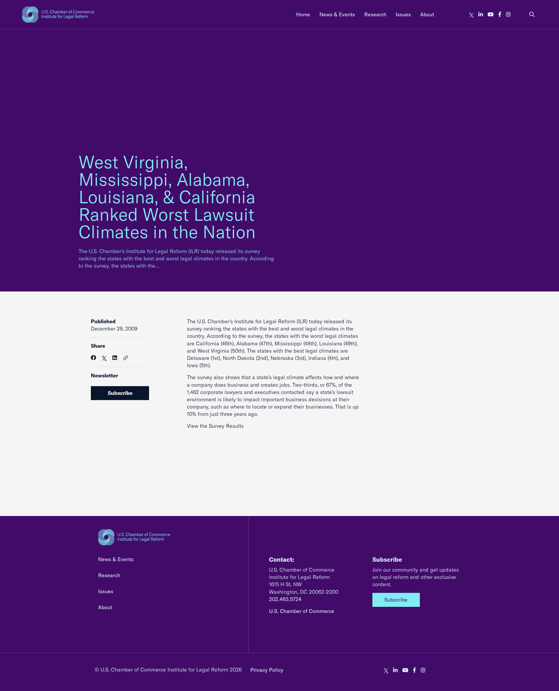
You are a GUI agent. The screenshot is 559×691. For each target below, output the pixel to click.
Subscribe (120, 393)
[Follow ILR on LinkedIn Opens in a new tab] (480, 14)
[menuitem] (303, 14)
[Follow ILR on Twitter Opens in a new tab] (471, 14)
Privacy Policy (266, 670)
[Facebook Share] (93, 357)
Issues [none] (403, 14)
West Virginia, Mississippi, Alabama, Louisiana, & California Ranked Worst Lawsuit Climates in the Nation (167, 197)
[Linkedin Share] (114, 357)
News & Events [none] (337, 14)
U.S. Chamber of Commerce (301, 611)
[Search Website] (532, 14)
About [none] (427, 14)
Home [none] (303, 14)
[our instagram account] (508, 14)
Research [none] (375, 14)
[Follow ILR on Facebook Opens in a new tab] (500, 14)
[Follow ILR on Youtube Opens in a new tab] (490, 14)
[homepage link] (58, 14)
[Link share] (126, 358)
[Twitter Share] (104, 357)
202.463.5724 (285, 599)
